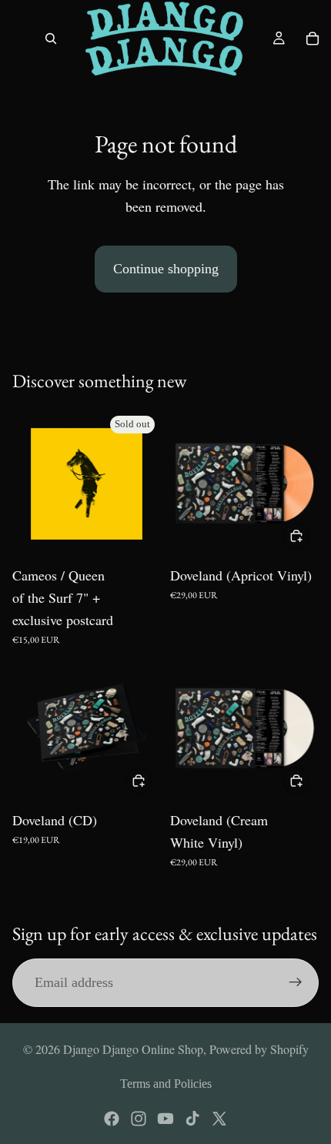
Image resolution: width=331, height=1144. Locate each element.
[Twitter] (219, 1118)
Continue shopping (166, 268)
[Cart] (312, 38)
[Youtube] (165, 1118)
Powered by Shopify (259, 1049)
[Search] (51, 38)
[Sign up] (295, 982)
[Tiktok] (192, 1118)
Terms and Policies (166, 1083)
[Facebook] (111, 1118)
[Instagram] (138, 1118)
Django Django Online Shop (133, 1049)
